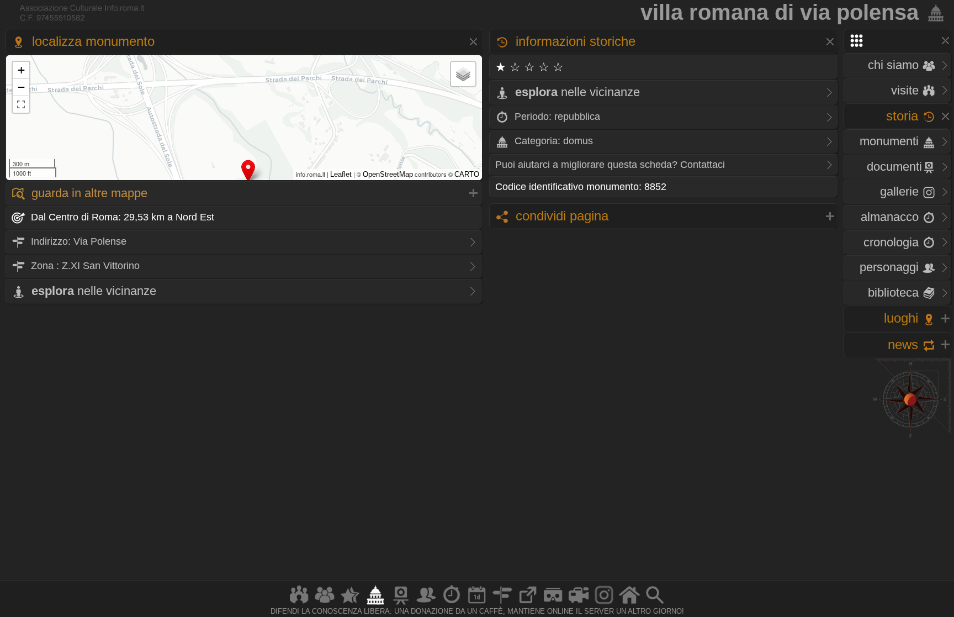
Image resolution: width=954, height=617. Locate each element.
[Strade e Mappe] (502, 604)
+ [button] (21, 70)
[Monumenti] (375, 604)
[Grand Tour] (350, 604)
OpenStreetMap (388, 174)
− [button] (21, 87)
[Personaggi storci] (426, 604)
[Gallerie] (604, 604)
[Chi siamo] (324, 604)
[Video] (578, 604)
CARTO (466, 174)
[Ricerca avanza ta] (654, 604)
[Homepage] (629, 604)
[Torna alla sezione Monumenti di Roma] (933, 12)
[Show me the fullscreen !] (21, 104)
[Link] (527, 604)
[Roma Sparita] (401, 604)
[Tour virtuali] (553, 604)
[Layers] (463, 74)
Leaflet (341, 174)
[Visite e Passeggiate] (299, 604)
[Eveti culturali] (477, 604)
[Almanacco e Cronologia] (451, 604)
